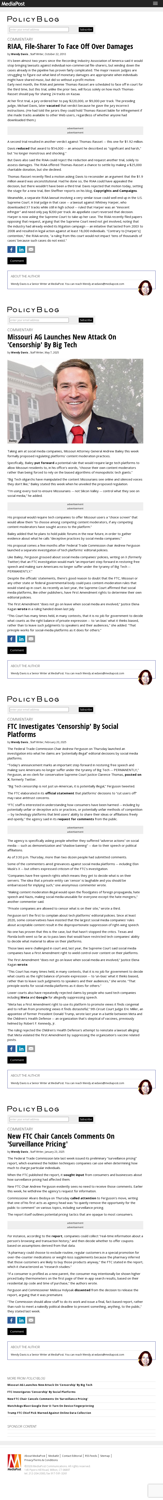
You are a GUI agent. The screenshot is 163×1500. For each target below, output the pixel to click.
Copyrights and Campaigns (115, 190)
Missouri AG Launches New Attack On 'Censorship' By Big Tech (49, 1385)
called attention (83, 1198)
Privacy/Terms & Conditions (41, 1460)
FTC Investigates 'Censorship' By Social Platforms (41, 1392)
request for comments (76, 819)
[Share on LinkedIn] (21, 249)
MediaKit (53, 1456)
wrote (22, 609)
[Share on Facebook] (11, 249)
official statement (59, 793)
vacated (53, 105)
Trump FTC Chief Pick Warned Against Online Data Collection (49, 1413)
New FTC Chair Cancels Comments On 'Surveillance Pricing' (47, 1399)
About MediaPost (34, 1456)
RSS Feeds (91, 1456)
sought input (73, 1175)
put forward (44, 463)
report (57, 1236)
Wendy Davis (19, 54)
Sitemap (105, 1456)
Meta (25, 997)
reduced (23, 148)
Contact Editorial (72, 1456)
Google (42, 997)
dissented (82, 1290)
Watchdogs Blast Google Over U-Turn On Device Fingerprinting (50, 1406)
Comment (17, 261)
